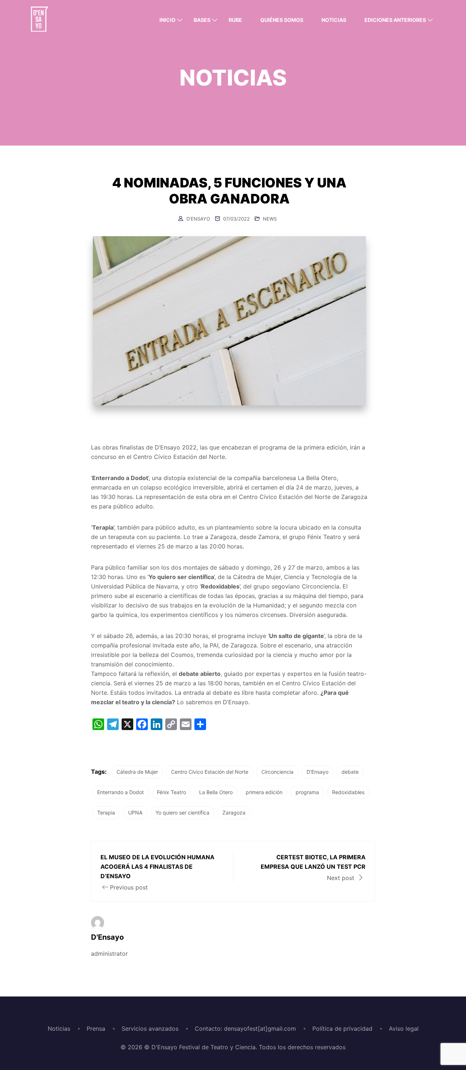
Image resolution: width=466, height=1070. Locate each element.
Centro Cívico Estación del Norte (209, 772)
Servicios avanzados (150, 1028)
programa (307, 792)
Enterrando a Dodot (120, 792)
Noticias (333, 20)
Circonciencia (277, 772)
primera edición (264, 792)
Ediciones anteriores (395, 20)
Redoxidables (348, 792)
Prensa (96, 1028)
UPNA (135, 812)
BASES (202, 20)
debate (350, 772)
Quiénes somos (281, 20)
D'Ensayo (198, 219)
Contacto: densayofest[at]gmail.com (245, 1028)
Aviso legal (404, 1028)
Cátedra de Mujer (137, 772)
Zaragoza (233, 812)
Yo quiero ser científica (182, 812)
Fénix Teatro (171, 792)
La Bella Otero (216, 792)
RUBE (235, 20)
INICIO (167, 20)
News (270, 219)
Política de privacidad (342, 1028)
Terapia (106, 812)
